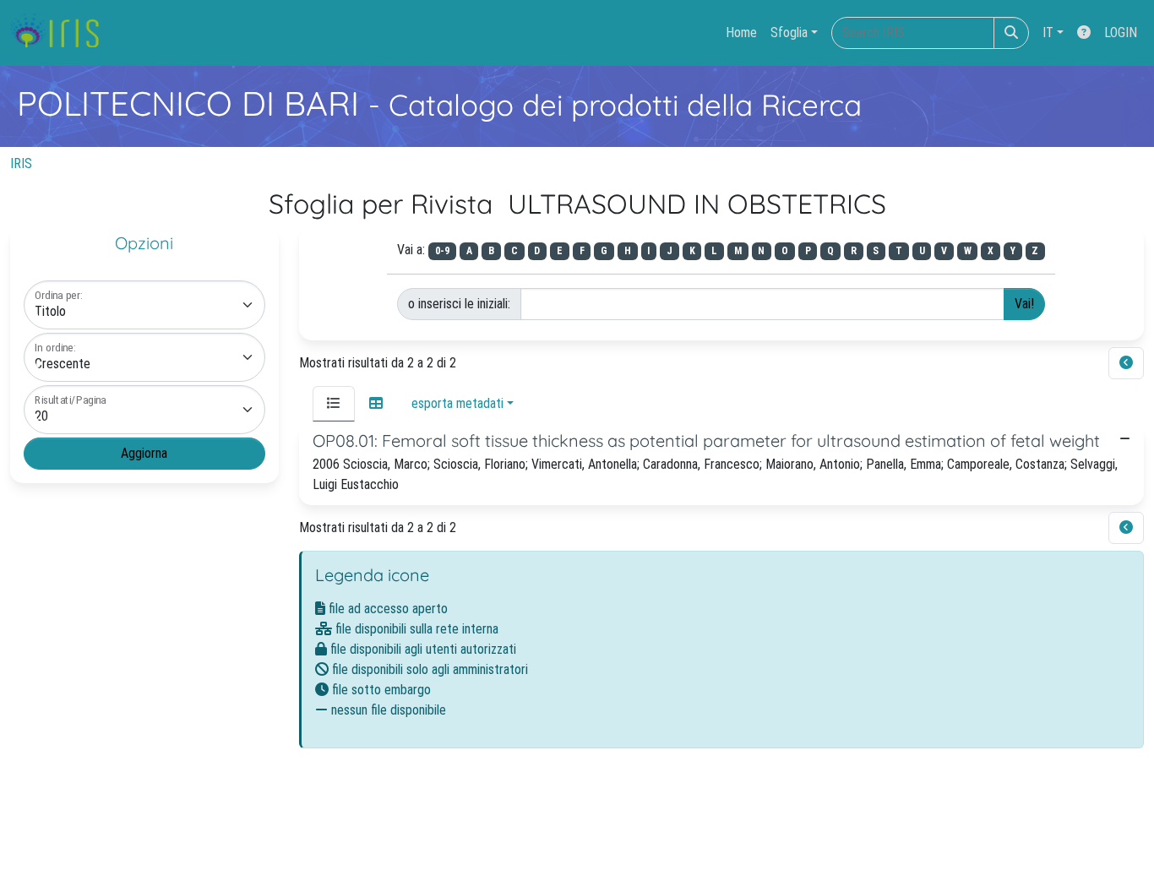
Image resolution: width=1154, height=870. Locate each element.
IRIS (21, 163)
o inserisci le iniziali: (459, 304)
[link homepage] (61, 33)
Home (741, 32)
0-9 (442, 251)
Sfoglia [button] (789, 32)
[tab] (334, 403)
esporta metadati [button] (457, 403)
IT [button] (1047, 32)
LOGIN (1120, 32)
